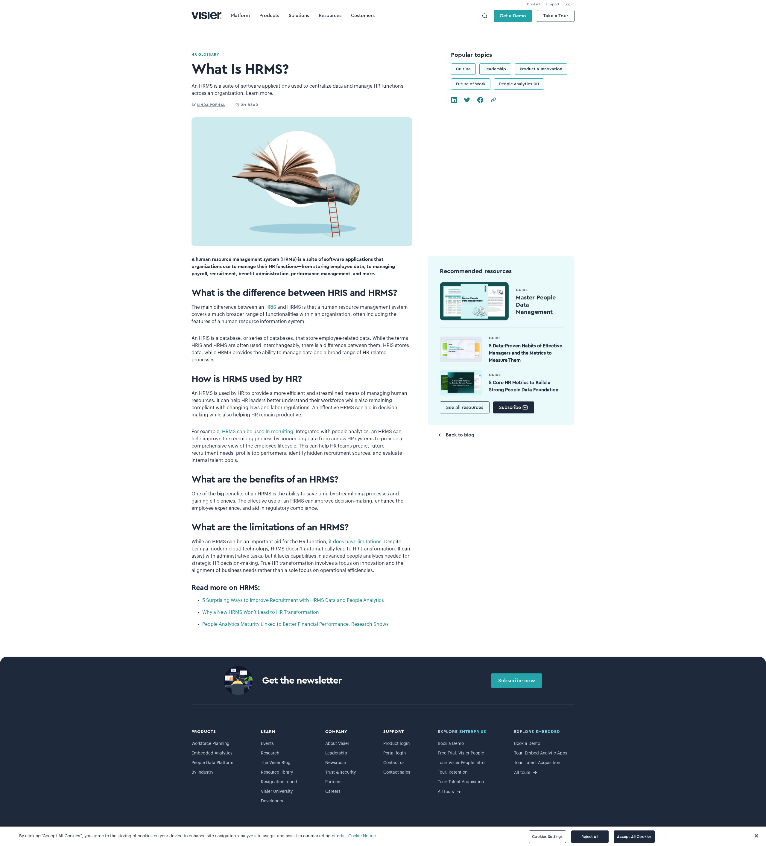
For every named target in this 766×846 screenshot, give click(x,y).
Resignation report (279, 782)
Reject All (589, 837)
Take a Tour (555, 15)
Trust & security (340, 772)
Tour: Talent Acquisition (461, 782)
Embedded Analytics (212, 753)
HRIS (270, 307)
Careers (333, 791)
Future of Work (470, 84)
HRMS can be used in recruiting (257, 431)
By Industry (202, 772)
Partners (333, 782)
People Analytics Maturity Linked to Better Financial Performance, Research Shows (295, 624)
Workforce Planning (211, 744)
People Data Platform (212, 763)
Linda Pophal (211, 104)
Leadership (495, 69)
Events (267, 744)
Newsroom (335, 763)
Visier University (277, 791)
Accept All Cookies (634, 837)
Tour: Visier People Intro (461, 763)
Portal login (394, 753)
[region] (383, 836)
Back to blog (460, 435)
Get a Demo (513, 15)
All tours (446, 792)
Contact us (394, 763)
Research (270, 753)
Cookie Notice (362, 836)
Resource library (277, 772)
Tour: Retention (452, 772)
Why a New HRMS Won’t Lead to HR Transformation (260, 612)
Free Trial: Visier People (461, 753)
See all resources (464, 407)
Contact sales (396, 772)
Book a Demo (451, 744)
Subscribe (510, 407)
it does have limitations (355, 541)
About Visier (337, 744)
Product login (396, 744)
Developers (272, 801)
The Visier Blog (276, 763)
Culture (463, 69)
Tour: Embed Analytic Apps (540, 753)
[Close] (756, 835)
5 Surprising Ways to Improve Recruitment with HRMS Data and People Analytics (293, 600)
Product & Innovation (541, 69)
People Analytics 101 (519, 84)
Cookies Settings (547, 837)
